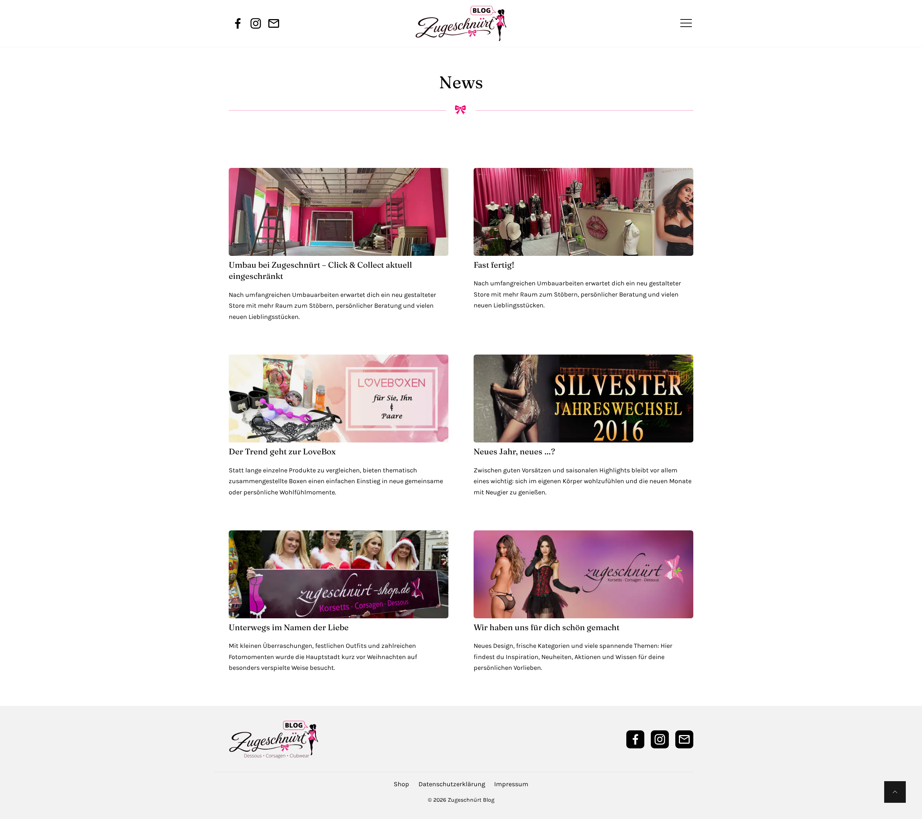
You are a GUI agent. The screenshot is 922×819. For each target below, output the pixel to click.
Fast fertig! (494, 265)
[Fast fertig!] (583, 212)
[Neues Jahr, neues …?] (583, 398)
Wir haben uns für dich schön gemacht (546, 627)
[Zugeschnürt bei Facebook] (238, 23)
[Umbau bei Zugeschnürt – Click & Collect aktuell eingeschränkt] (338, 212)
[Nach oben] (895, 792)
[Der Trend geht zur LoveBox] (338, 398)
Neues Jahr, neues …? (514, 451)
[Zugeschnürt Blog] (461, 23)
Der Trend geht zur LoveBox (282, 451)
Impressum (511, 784)
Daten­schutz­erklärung (452, 784)
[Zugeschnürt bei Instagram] (256, 23)
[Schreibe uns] (274, 23)
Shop (401, 784)
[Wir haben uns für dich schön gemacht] (583, 574)
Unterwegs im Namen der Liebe (289, 627)
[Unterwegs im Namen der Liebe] (338, 574)
